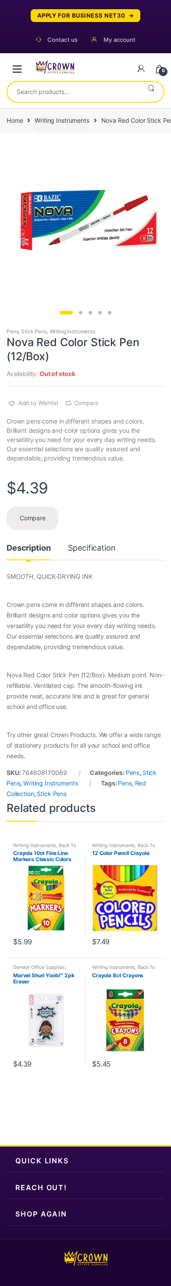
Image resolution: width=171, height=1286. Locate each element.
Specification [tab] (91, 548)
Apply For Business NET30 (81, 15)
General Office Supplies (39, 967)
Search (151, 92)
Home (15, 120)
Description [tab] (28, 548)
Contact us (62, 40)
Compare (86, 402)
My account (119, 40)
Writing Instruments (62, 120)
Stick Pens (34, 331)
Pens (12, 331)
